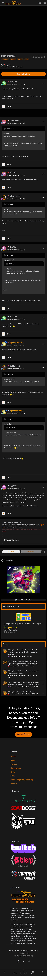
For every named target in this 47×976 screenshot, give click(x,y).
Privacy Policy (14, 951)
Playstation (19, 67)
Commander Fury (15, 656)
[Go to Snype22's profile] (4, 83)
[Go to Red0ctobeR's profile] (4, 367)
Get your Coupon (23, 734)
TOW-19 (13, 486)
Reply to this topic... (12, 540)
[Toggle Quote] (5, 129)
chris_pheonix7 (16, 120)
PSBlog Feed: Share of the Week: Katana (21, 692)
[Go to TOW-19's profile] (4, 487)
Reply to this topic (23, 74)
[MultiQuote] (3, 106)
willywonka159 (15, 196)
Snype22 (8, 65)
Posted (16, 84)
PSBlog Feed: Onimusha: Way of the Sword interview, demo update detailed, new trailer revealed (22, 652)
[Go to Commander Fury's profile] (5, 651)
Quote (9, 106)
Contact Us (24, 951)
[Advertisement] (23, 26)
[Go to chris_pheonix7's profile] (4, 122)
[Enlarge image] (14, 326)
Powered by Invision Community (23, 956)
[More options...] (43, 83)
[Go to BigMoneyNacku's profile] (4, 344)
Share (12, 551)
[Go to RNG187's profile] (4, 174)
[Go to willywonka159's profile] (4, 197)
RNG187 (13, 173)
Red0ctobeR (15, 366)
